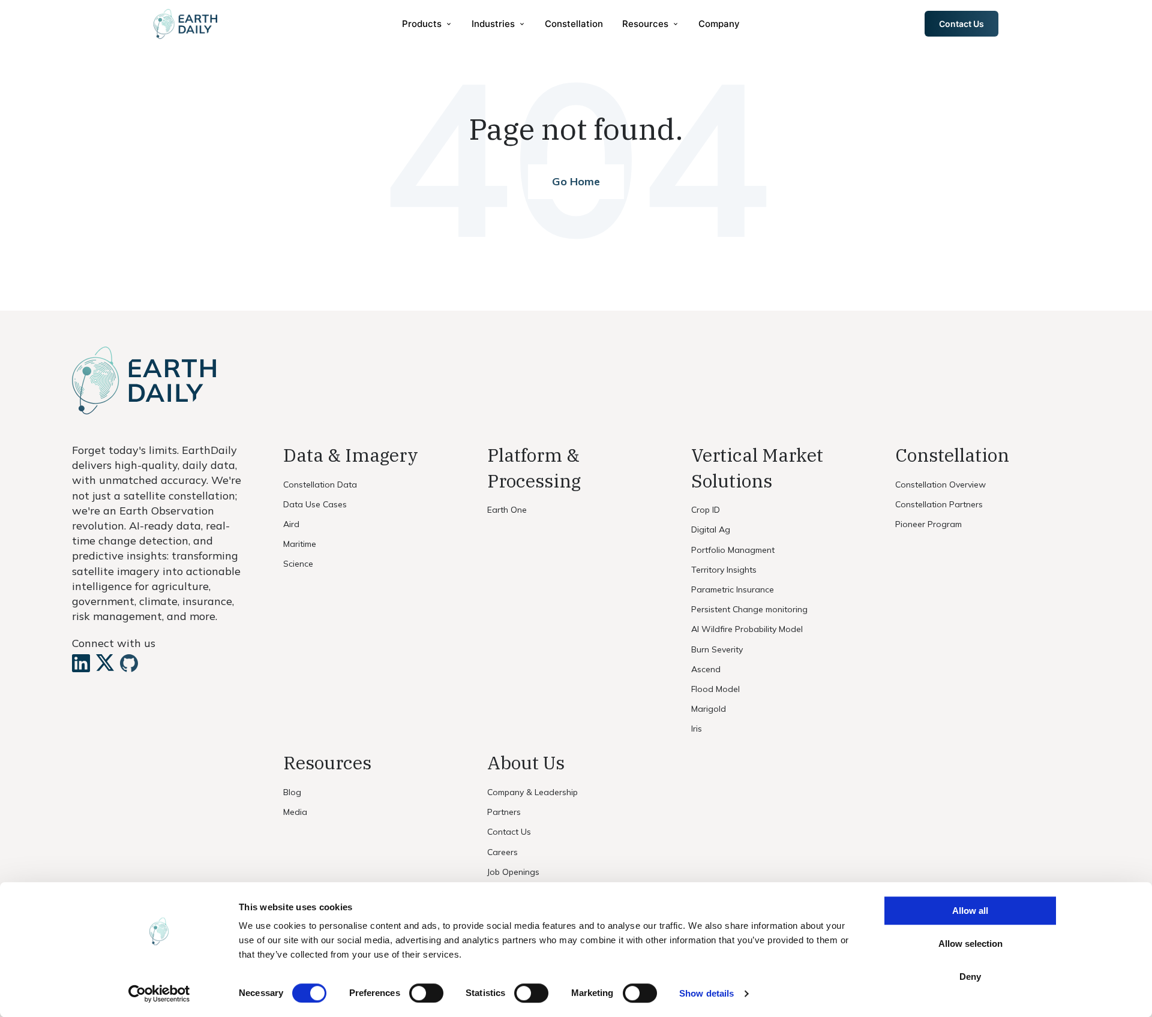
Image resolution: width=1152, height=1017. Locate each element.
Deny (970, 976)
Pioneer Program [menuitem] (928, 524)
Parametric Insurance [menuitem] (732, 589)
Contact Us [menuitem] (509, 831)
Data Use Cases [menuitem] (315, 504)
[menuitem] (427, 23)
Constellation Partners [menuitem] (939, 504)
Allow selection (970, 943)
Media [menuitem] (295, 812)
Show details (706, 993)
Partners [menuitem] (504, 812)
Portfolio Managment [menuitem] (733, 549)
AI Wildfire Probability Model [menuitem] (747, 629)
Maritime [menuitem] (299, 543)
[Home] (185, 24)
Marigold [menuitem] (708, 708)
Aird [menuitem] (291, 524)
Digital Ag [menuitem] (710, 529)
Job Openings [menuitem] (513, 871)
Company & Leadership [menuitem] (532, 792)
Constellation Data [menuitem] (320, 484)
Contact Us (961, 24)
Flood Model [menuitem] (715, 689)
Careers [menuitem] (502, 852)
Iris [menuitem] (696, 728)
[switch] (426, 993)
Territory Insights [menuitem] (724, 569)
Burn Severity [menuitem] (717, 649)
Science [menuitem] (298, 563)
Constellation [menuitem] (574, 23)
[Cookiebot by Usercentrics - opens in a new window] (159, 994)
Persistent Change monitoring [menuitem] (749, 609)
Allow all (970, 910)
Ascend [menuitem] (706, 669)
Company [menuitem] (719, 23)
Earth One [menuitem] (507, 509)
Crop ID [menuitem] (705, 509)
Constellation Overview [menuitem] (940, 484)
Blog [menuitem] (292, 792)
